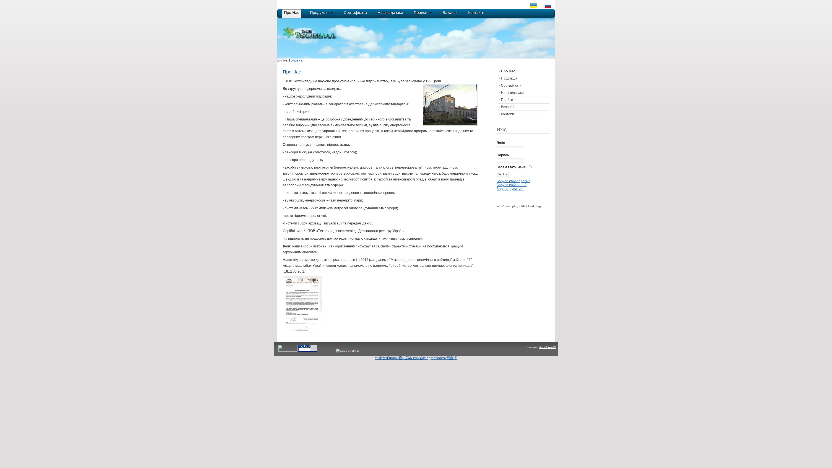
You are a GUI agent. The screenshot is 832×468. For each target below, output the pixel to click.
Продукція (509, 78)
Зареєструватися (510, 189)
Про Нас (508, 71)
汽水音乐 (382, 358)
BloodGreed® (547, 347)
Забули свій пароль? (513, 181)
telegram (429, 358)
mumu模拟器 (399, 358)
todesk (441, 358)
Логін (501, 143)
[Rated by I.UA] (287, 351)
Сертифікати (511, 85)
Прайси (507, 100)
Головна (295, 60)
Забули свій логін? (511, 185)
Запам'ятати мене (511, 167)
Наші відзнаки (512, 92)
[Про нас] (302, 330)
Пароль (503, 155)
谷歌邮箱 (416, 358)
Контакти (508, 114)
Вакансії (507, 107)
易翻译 (452, 358)
